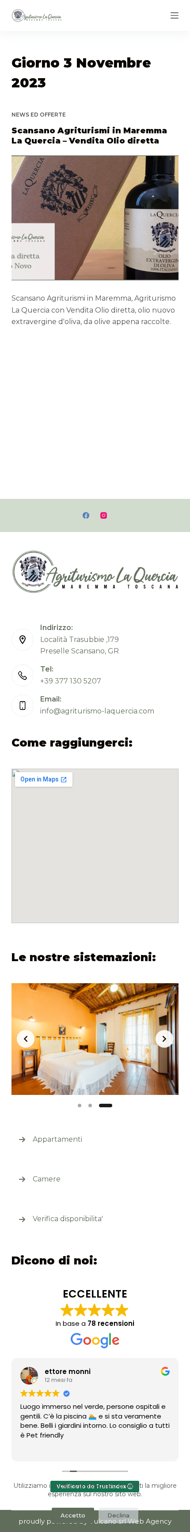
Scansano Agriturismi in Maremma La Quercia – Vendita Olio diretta (89, 136)
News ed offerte (38, 114)
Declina (118, 1515)
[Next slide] (164, 1039)
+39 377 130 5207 (70, 681)
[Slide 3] (105, 1105)
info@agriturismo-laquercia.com (97, 711)
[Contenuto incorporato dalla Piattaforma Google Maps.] (95, 846)
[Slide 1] (79, 1105)
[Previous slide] (25, 1039)
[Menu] (175, 15)
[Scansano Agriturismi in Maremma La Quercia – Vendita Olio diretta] (95, 218)
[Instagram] (103, 515)
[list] (95, 1038)
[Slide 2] (90, 1105)
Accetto (73, 1515)
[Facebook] (86, 515)
